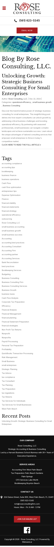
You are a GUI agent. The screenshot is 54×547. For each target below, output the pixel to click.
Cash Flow (6, 183)
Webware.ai (27, 542)
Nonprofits (6, 337)
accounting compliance (12, 163)
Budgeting (6, 274)
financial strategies (10, 325)
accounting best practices (13, 242)
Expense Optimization (11, 195)
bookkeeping (7, 171)
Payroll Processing (10, 341)
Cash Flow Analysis (10, 298)
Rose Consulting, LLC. (30, 539)
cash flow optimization (11, 187)
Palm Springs (27, 476)
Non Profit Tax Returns (11, 329)
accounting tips (8, 167)
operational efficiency (21, 102)
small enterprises (9, 365)
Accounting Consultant (11, 246)
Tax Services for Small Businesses (16, 405)
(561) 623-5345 (29, 20)
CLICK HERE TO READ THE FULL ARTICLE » (21, 145)
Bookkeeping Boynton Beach (27, 483)
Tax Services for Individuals (13, 401)
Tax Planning (7, 385)
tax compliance (8, 377)
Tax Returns (7, 397)
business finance (9, 175)
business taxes (8, 294)
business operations (10, 179)
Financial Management (11, 314)
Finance (5, 199)
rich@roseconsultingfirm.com (27, 504)
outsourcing (7, 219)
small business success (12, 234)
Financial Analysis (9, 310)
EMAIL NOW (27, 30)
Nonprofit (6, 333)
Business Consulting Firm (12, 282)
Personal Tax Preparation (12, 345)
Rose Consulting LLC (11, 223)
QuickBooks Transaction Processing (17, 353)
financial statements (10, 207)
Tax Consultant (8, 381)
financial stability (9, 203)
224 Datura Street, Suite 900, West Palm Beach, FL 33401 (28, 497)
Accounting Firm (9, 250)
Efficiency (6, 306)
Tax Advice (6, 373)
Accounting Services (11, 258)
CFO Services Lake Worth (27, 480)
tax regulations (8, 393)
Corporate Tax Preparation (13, 302)
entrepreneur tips (9, 191)
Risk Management (9, 357)
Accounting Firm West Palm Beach (27, 469)
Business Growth (9, 290)
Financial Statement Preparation (15, 322)
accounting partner (10, 254)
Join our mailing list (27, 519)
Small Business (8, 361)
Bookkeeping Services (11, 270)
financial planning (9, 318)
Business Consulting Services (14, 286)
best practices (8, 266)
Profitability (6, 349)
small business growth (42, 102)
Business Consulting (11, 105)
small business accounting (13, 227)
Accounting (7, 238)
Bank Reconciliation (10, 262)
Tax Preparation (8, 389)
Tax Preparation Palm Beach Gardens (27, 473)
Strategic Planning (9, 369)
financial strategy (9, 211)
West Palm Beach (9, 409)
